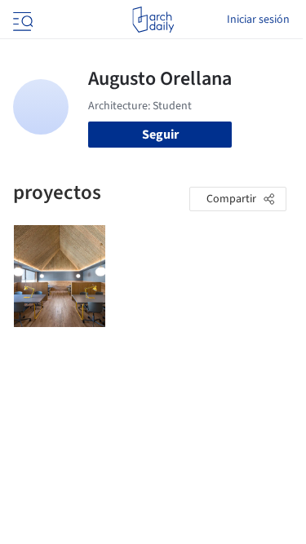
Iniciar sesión (258, 19)
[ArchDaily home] (153, 20)
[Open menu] (21, 19)
